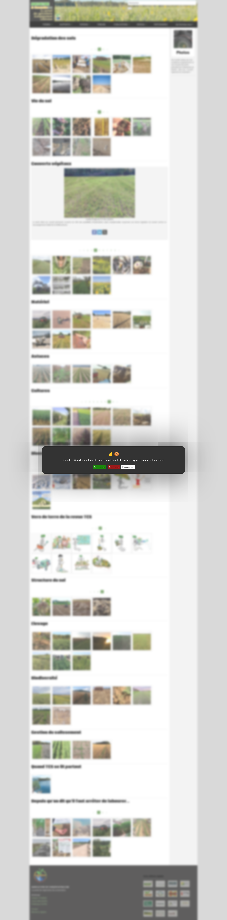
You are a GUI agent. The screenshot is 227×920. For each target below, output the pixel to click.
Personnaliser (128, 467)
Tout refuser (114, 467)
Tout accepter (99, 467)
